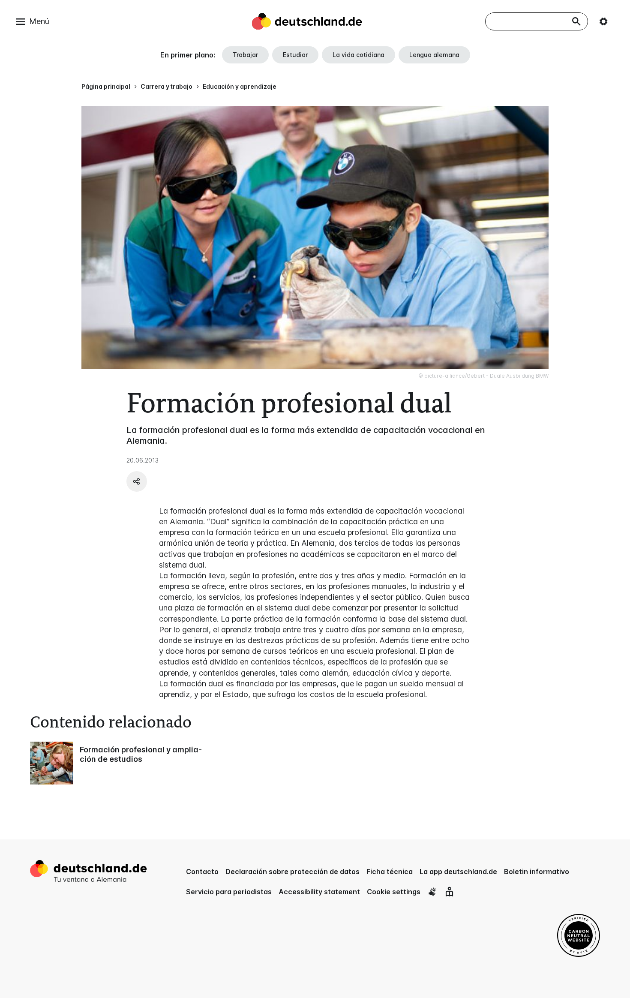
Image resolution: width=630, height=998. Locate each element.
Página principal (105, 86)
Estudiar (295, 54)
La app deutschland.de (458, 871)
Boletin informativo (536, 871)
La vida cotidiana (358, 54)
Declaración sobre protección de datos (292, 871)
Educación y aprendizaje (239, 86)
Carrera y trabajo (166, 86)
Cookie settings (393, 891)
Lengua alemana (434, 54)
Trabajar (245, 54)
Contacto (202, 871)
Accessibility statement (319, 891)
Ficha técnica (389, 871)
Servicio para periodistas (229, 891)
